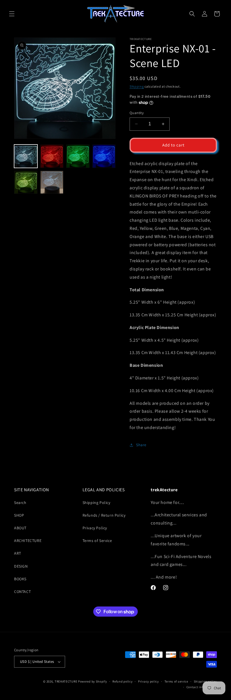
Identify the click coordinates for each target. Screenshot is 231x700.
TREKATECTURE (66, 681)
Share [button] (141, 444)
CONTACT (22, 591)
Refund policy (122, 681)
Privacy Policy (95, 527)
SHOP (19, 515)
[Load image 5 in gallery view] (25, 182)
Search (20, 502)
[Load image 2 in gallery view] (52, 156)
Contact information (201, 687)
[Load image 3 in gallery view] (78, 156)
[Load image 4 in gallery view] (104, 156)
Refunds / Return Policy (104, 515)
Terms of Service (97, 540)
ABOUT (20, 527)
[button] (12, 14)
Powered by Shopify (92, 681)
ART (17, 553)
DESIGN (21, 566)
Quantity (137, 112)
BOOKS (20, 578)
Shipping (137, 86)
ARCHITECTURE (27, 540)
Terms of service (176, 681)
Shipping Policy (96, 502)
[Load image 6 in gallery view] (52, 182)
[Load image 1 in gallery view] (25, 156)
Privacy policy (148, 681)
